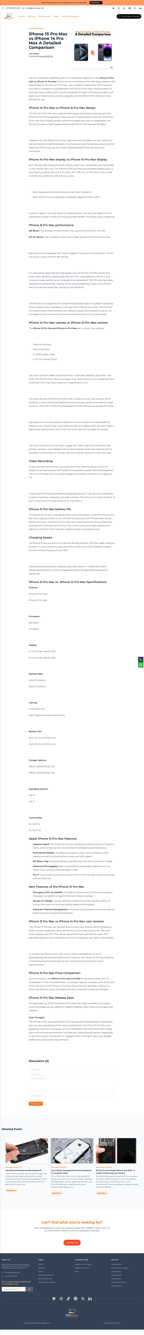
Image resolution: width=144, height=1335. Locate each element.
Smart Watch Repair (118, 1282)
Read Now (11, 1190)
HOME (40, 1264)
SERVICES (41, 1268)
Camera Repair (116, 1264)
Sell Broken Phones (131, 16)
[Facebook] (113, 8)
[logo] (9, 16)
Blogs (56, 16)
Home (22, 16)
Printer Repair (116, 1279)
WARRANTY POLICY (82, 1268)
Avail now (96, 3)
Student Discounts (70, 16)
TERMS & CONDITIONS (83, 1264)
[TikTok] (124, 8)
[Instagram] (119, 8)
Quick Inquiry (44, 16)
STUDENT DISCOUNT (46, 1275)
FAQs (77, 1271)
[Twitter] (135, 8)
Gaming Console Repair (119, 1268)
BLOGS (40, 1271)
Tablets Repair (116, 1286)
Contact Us (72, 1242)
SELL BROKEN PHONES (46, 1282)
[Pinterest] (129, 8)
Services (31, 16)
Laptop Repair (116, 1275)
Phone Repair (116, 1271)
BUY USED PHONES (45, 1279)
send (29, 1289)
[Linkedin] (140, 8)
